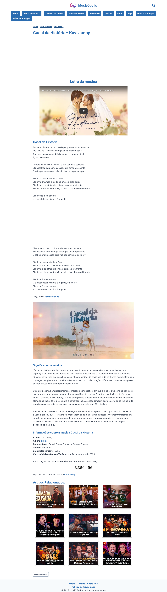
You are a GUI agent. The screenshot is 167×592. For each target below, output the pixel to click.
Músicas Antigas (21, 18)
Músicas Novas (76, 13)
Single (44, 441)
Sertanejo (95, 13)
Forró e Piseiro (52, 296)
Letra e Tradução (145, 13)
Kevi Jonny (70, 474)
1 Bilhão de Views (54, 13)
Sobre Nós (92, 583)
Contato (81, 583)
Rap (130, 13)
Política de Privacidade (83, 587)
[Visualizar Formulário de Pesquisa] (153, 5)
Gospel (108, 13)
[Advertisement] (83, 57)
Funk (119, 13)
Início (15, 13)
